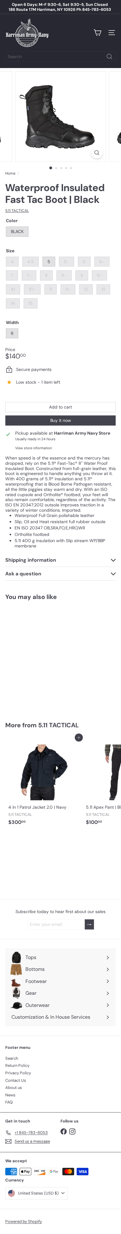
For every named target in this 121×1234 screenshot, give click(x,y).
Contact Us (15, 1080)
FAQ (9, 1102)
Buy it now (60, 420)
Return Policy (17, 1065)
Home (10, 173)
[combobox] (60, 56)
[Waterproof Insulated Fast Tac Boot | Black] (44, 657)
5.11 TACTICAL (58, 725)
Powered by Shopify (23, 1221)
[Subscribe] (89, 924)
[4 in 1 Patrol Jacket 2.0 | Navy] (44, 783)
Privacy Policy (18, 1073)
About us (13, 1087)
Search (11, 1058)
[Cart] (97, 33)
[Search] (109, 56)
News (10, 1095)
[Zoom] (96, 152)
